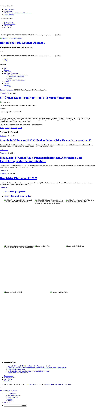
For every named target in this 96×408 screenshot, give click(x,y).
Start (5, 68)
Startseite (2, 90)
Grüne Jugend (8, 25)
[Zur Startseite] (11, 38)
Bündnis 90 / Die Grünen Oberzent (22, 42)
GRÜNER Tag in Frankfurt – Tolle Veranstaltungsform (35, 97)
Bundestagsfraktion (9, 24)
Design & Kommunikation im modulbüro (58, 384)
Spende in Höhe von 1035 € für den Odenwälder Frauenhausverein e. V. (45, 140)
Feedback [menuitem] (10, 400)
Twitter (2, 128)
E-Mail (20, 128)
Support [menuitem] (10, 399)
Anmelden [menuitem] (7, 402)
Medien (10, 78)
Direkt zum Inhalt (9, 9)
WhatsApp (8, 128)
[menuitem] (50, 406)
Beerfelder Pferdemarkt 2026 (18, 178)
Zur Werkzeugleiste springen (8, 390)
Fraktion (6, 70)
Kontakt (10, 87)
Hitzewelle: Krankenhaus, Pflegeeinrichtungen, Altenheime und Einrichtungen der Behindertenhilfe (41, 159)
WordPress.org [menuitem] (12, 394)
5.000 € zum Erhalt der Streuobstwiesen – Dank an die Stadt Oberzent (28, 371)
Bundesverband (8, 22)
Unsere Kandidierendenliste (16, 76)
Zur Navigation (8, 11)
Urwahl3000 (30, 384)
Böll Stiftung (7, 27)
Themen (6, 81)
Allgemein (10, 90)
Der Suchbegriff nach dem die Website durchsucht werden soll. (18, 35)
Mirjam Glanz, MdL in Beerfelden (18, 373)
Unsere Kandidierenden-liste (17, 196)
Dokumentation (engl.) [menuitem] (14, 395)
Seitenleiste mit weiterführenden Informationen (17, 13)
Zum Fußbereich (9, 14)
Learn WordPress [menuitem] (13, 397)
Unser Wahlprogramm (15, 191)
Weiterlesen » (4, 150)
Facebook (14, 128)
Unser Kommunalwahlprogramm (17, 75)
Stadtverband (8, 71)
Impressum (7, 85)
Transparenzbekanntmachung (16, 80)
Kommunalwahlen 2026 (11, 73)
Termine (6, 83)
